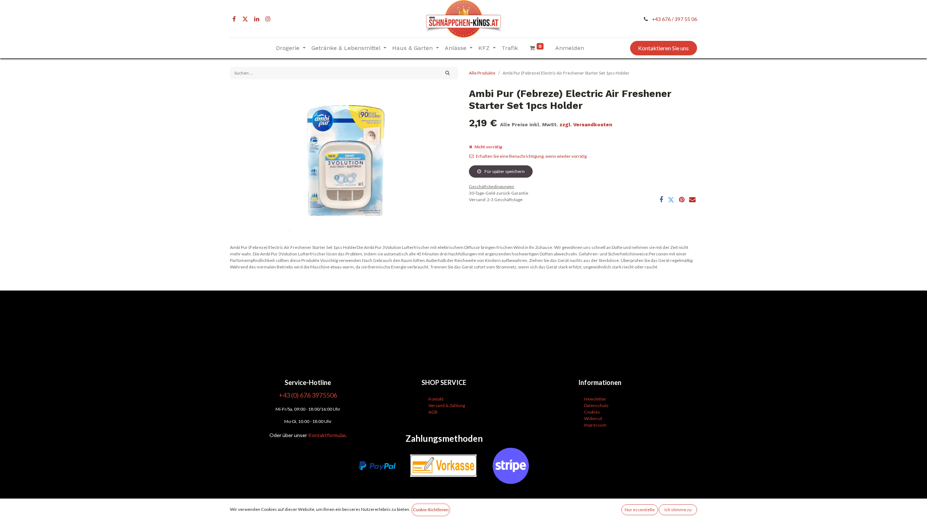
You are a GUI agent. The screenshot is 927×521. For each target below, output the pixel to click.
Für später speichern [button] (504, 171)
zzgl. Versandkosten (585, 124)
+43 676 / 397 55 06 (674, 19)
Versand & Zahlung (446, 405)
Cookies (592, 412)
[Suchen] (447, 73)
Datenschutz (596, 405)
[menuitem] (510, 48)
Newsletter (595, 399)
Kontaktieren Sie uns (663, 48)
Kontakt (436, 399)
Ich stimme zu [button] (678, 509)
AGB (432, 412)
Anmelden (569, 48)
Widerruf (593, 418)
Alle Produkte (482, 73)
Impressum (595, 425)
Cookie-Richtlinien (431, 509)
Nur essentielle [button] (640, 509)
